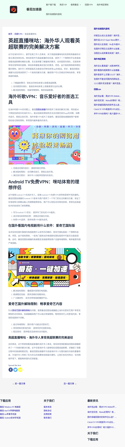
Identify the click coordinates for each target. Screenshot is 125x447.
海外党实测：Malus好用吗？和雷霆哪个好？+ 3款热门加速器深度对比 (108, 100)
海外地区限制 (102, 5)
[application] (79, 5)
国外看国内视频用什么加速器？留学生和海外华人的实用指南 (108, 70)
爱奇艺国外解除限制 (21, 310)
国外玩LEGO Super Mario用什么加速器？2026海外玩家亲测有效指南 (108, 40)
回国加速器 (41, 109)
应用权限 (48, 414)
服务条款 (48, 407)
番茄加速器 (34, 9)
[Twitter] (15, 370)
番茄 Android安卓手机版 (10, 418)
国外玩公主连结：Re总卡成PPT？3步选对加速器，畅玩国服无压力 (108, 44)
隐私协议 (48, 411)
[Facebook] (11, 370)
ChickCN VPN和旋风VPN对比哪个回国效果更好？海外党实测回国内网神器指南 (108, 109)
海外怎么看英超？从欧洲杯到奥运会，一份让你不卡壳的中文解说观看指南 (108, 66)
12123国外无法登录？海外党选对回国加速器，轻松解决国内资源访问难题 (108, 83)
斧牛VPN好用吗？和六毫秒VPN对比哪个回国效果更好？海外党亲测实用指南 (108, 114)
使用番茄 (74, 5)
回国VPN (89, 5)
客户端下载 (51, 5)
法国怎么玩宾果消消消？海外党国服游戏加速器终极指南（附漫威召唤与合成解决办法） (108, 53)
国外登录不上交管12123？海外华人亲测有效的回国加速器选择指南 (108, 75)
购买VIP (63, 5)
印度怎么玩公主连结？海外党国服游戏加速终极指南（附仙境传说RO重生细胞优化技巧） (108, 36)
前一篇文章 (18, 384)
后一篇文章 (70, 384)
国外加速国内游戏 (54, 14)
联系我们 (48, 418)
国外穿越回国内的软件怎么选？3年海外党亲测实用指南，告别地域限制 (108, 105)
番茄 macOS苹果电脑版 (10, 411)
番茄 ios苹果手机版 (8, 414)
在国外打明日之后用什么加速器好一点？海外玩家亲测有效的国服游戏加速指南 (108, 49)
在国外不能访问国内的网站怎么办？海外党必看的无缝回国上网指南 (108, 79)
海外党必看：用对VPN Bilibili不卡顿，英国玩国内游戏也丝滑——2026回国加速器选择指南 (108, 96)
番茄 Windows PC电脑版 (10, 407)
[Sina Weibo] (20, 370)
